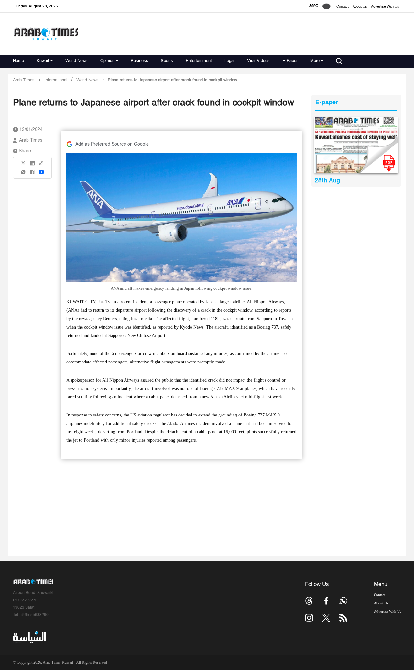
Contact (342, 7)
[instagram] (309, 618)
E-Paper (290, 61)
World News (76, 61)
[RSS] (343, 618)
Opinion (107, 61)
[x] (326, 618)
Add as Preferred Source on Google (112, 144)
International (55, 80)
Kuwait (43, 61)
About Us (360, 7)
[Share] (41, 172)
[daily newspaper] (356, 145)
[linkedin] (32, 165)
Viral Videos (258, 61)
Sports (167, 61)
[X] (23, 165)
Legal (229, 61)
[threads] (309, 601)
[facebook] (32, 174)
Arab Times (24, 80)
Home (18, 61)
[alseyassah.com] (29, 637)
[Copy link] (41, 165)
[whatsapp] (23, 174)
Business (139, 61)
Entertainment (199, 61)
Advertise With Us (385, 7)
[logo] (46, 34)
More (315, 61)
